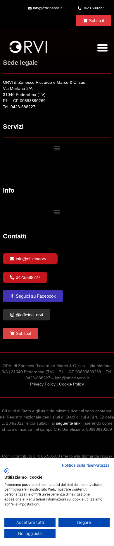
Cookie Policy (71, 384)
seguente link (68, 423)
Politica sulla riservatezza (86, 465)
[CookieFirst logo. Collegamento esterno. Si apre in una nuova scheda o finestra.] (6, 471)
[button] (102, 47)
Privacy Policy (43, 384)
